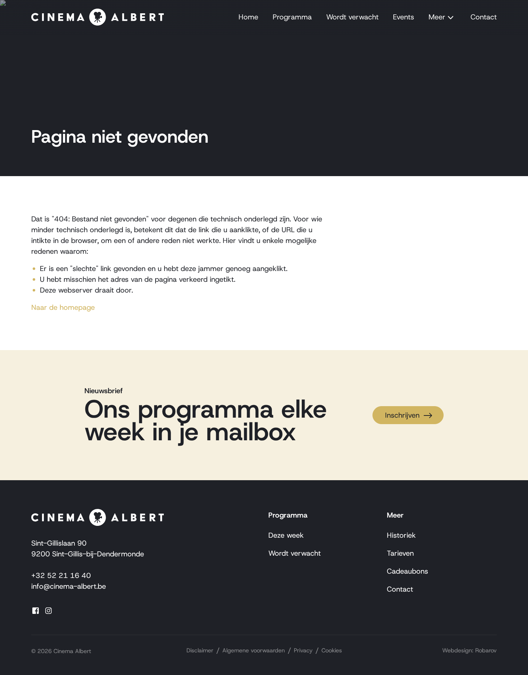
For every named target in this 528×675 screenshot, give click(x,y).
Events (403, 17)
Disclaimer (199, 650)
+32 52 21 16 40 (61, 575)
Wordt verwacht (352, 17)
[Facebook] (37, 610)
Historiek (401, 535)
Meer (437, 17)
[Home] (97, 17)
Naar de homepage (63, 307)
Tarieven (400, 553)
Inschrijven (402, 415)
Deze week (286, 535)
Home (248, 17)
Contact (484, 17)
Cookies (331, 650)
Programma (292, 17)
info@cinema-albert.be (68, 586)
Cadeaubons (407, 571)
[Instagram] (50, 610)
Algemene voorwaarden (253, 650)
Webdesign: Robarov (469, 650)
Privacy (303, 650)
